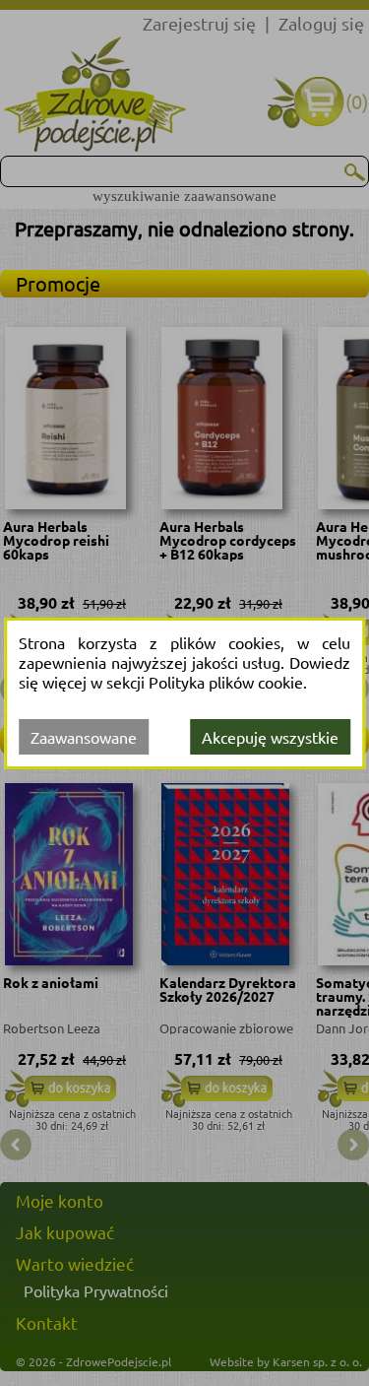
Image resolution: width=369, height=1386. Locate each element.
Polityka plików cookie (226, 682)
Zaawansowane (84, 737)
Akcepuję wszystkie (270, 737)
